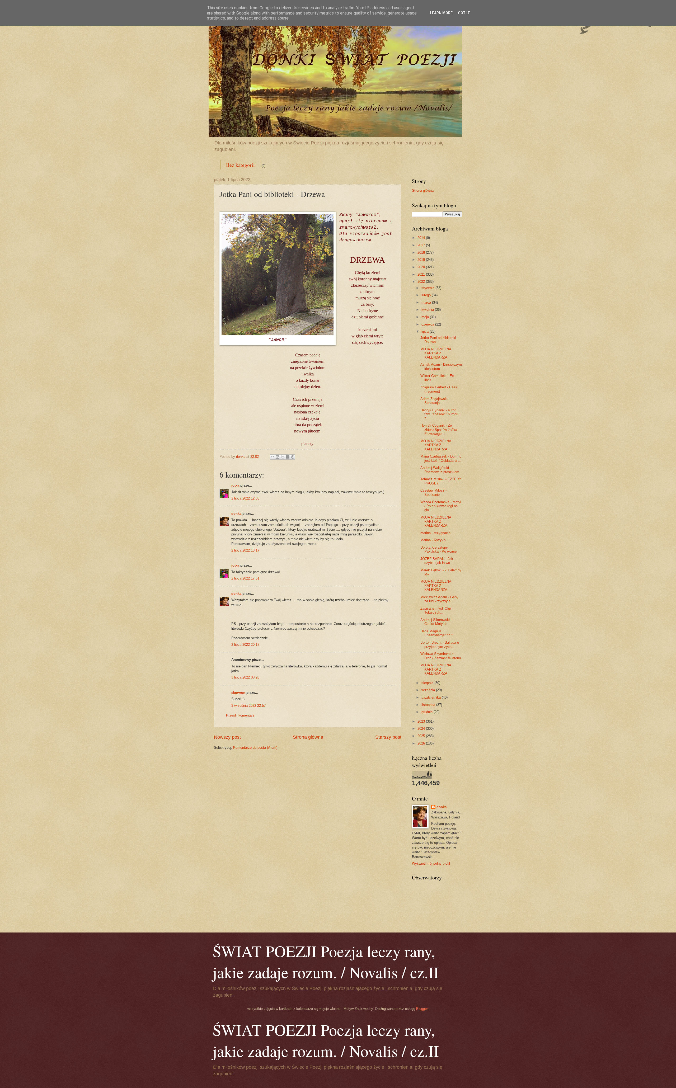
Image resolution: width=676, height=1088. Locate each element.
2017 (421, 245)
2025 (421, 736)
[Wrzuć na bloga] (277, 457)
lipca (425, 331)
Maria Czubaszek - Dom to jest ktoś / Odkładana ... (440, 458)
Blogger (422, 1009)
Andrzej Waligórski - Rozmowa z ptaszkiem (439, 470)
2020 (421, 267)
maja (425, 317)
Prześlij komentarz (240, 715)
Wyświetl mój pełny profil (431, 863)
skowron (238, 693)
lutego (426, 295)
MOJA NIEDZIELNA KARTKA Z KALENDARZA (435, 586)
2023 (421, 721)
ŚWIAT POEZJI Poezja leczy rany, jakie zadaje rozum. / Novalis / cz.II (326, 961)
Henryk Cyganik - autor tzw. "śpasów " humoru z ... (439, 414)
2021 (421, 274)
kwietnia (428, 310)
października (431, 697)
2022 (421, 282)
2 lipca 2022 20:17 (245, 645)
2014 (421, 238)
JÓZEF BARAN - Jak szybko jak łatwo (436, 561)
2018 (421, 253)
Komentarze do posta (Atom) (255, 748)
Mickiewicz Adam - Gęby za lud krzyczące (439, 599)
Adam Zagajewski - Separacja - (435, 401)
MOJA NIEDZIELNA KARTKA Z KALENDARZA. (435, 353)
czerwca (428, 324)
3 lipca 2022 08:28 (245, 677)
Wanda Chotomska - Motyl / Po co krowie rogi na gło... (440, 506)
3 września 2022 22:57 (248, 706)
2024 (421, 729)
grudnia (427, 712)
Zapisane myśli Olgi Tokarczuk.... (435, 610)
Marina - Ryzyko (432, 540)
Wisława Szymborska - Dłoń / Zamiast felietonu (440, 656)
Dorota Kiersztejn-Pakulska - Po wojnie (438, 549)
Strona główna (308, 737)
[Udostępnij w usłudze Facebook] (287, 457)
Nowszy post (227, 737)
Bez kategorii (240, 164)
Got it (464, 13)
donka (236, 514)
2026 (421, 743)
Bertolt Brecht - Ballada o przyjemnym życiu (439, 644)
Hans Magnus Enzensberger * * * (436, 633)
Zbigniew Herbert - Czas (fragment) (438, 389)
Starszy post (388, 737)
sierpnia (427, 683)
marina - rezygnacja (435, 533)
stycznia (428, 288)
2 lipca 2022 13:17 (245, 550)
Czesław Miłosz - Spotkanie (433, 492)
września (428, 690)
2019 (421, 260)
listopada (428, 705)
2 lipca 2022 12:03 (245, 498)
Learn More (441, 13)
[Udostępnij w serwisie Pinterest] (292, 457)
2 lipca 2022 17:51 (245, 578)
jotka (235, 485)
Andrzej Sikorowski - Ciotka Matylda (436, 622)
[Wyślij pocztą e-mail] (272, 457)
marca (426, 302)
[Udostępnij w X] (282, 457)
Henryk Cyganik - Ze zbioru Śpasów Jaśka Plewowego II (438, 429)
